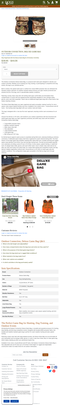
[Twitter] (50, 371)
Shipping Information (7, 374)
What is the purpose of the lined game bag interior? (19, 250)
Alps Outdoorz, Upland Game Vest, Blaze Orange (29, 216)
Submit (45, 355)
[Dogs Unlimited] (9, 3)
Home (2, 8)
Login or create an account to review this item (14, 233)
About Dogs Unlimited (37, 366)
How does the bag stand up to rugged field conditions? (20, 253)
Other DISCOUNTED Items (22, 8)
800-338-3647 (40, 360)
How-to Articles (20, 366)
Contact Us (5, 366)
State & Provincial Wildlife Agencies (21, 369)
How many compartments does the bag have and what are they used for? (26, 247)
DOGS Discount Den (10, 8)
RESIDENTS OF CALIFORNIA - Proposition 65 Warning (16, 191)
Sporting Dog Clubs (22, 373)
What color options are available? (13, 259)
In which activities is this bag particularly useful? (18, 262)
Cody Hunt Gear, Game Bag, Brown (10, 216)
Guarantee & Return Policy (36, 385)
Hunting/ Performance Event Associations (22, 376)
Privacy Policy (35, 371)
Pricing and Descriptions (5, 377)
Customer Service (7, 369)
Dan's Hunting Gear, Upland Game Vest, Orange (48, 216)
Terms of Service (35, 379)
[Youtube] (48, 368)
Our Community (35, 382)
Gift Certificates (35, 389)
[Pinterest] (54, 371)
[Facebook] (56, 368)
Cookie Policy (35, 376)
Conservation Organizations (20, 381)
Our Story (33, 369)
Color (4, 67)
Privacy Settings (35, 374)
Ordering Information (7, 371)
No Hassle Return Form (6, 382)
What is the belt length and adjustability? (15, 244)
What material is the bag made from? (14, 256)
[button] (2, 2)
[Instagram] (52, 368)
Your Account (35, 391)
